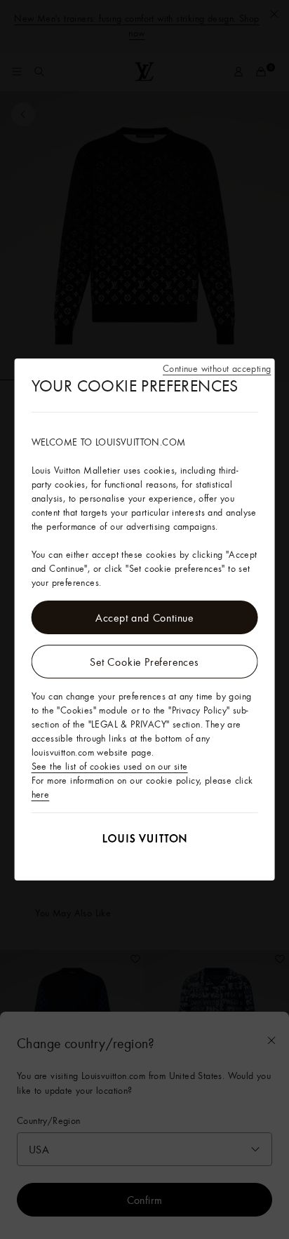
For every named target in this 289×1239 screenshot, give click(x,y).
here (41, 794)
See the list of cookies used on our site (110, 766)
